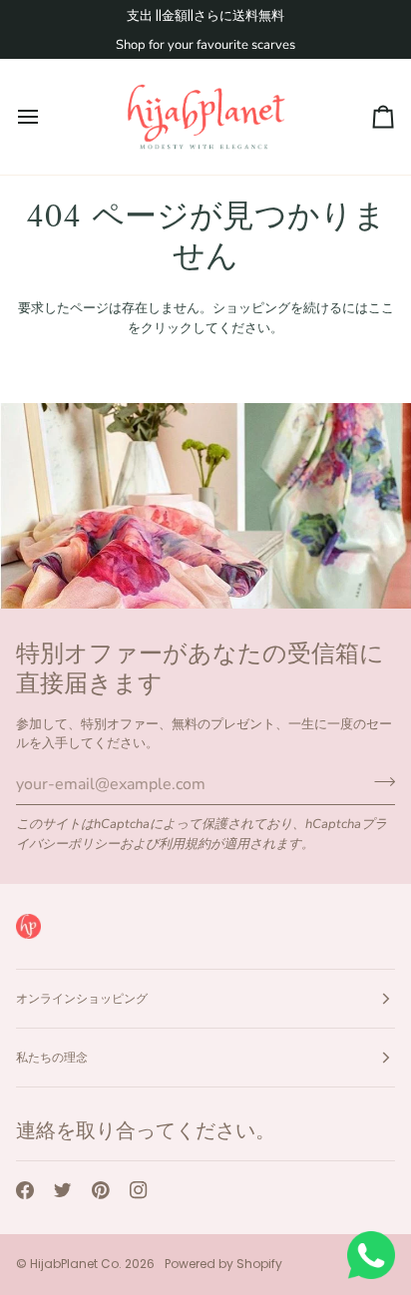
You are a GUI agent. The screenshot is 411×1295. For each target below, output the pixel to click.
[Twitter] (63, 1190)
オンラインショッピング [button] (82, 998)
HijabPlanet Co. (76, 1263)
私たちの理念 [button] (52, 1057)
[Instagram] (139, 1190)
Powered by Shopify (223, 1263)
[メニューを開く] (46, 117)
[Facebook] (25, 1190)
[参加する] (378, 782)
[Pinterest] (101, 1190)
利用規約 (184, 844)
